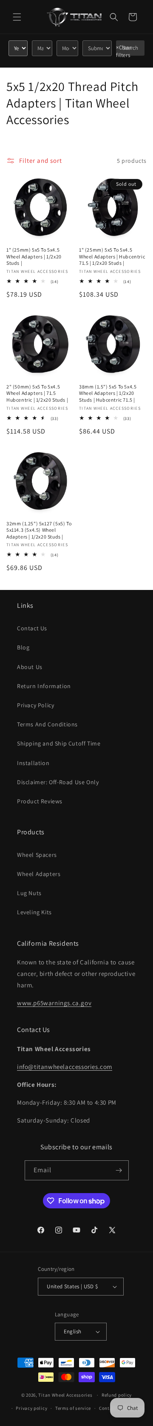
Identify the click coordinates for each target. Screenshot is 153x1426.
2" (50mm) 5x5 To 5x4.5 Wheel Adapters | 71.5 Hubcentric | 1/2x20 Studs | (37, 393)
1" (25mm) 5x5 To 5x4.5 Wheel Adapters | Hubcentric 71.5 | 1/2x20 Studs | (112, 256)
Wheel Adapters (38, 874)
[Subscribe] (119, 1170)
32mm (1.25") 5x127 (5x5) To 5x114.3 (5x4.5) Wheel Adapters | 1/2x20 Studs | (38, 530)
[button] (17, 17)
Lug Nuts (29, 893)
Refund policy (117, 1395)
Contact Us (32, 628)
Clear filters (124, 51)
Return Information (44, 686)
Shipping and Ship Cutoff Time (58, 743)
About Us (29, 667)
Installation (33, 763)
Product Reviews (39, 801)
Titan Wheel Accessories (65, 1395)
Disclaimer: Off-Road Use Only (58, 782)
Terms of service (73, 1408)
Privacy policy (31, 1408)
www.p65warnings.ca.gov (54, 1003)
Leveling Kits (34, 912)
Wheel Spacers (37, 855)
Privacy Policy (35, 705)
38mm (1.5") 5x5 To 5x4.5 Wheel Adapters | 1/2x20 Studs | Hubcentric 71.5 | (107, 393)
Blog (23, 647)
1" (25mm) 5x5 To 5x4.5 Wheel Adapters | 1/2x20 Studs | (34, 256)
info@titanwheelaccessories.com (64, 1067)
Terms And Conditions (47, 724)
